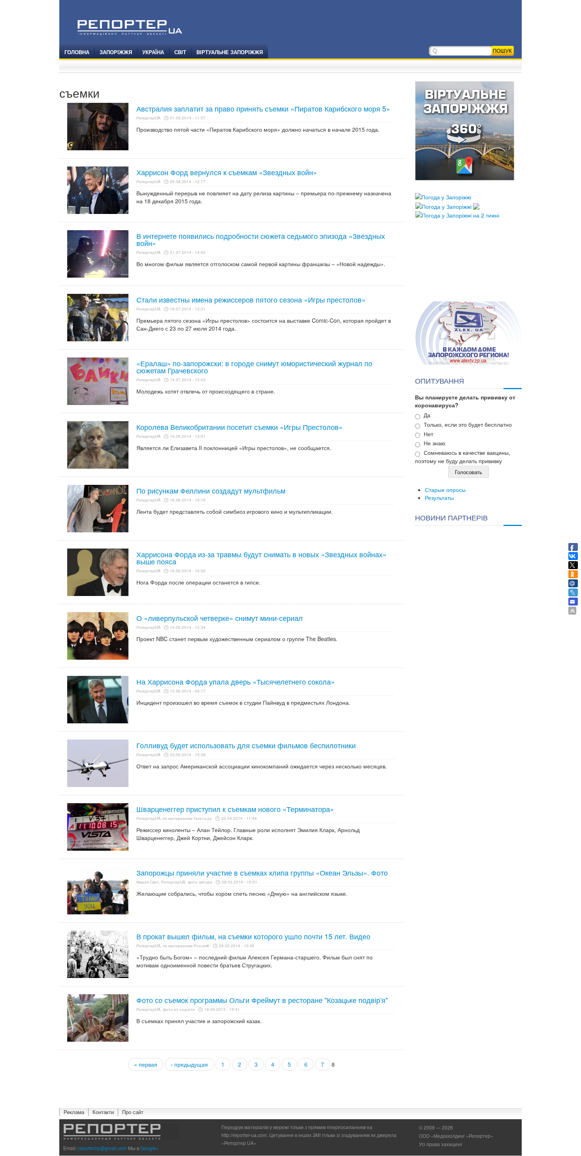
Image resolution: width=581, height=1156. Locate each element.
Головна (76, 52)
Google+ (149, 1148)
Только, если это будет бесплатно (468, 424)
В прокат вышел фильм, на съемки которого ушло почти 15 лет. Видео (253, 936)
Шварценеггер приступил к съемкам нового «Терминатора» (235, 809)
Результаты (439, 497)
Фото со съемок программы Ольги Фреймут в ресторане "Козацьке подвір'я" (262, 1000)
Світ (180, 52)
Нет (428, 434)
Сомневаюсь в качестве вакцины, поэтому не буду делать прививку (462, 456)
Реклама (74, 1112)
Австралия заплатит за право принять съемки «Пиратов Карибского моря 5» (263, 108)
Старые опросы (445, 490)
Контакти (103, 1112)
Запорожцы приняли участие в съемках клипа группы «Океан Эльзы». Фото (262, 872)
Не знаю (434, 443)
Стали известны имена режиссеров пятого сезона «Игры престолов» (251, 299)
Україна (153, 52)
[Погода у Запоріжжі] (443, 196)
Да (427, 415)
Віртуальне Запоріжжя (229, 52)
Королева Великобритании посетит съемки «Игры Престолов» (239, 427)
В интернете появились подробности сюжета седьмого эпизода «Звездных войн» (260, 239)
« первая (145, 1064)
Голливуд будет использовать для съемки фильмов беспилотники (246, 745)
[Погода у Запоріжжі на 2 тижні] (457, 214)
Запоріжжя (116, 52)
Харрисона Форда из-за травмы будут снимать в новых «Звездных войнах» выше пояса (261, 557)
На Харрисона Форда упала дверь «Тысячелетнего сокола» (235, 681)
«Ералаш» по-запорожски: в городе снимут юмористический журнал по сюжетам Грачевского (254, 366)
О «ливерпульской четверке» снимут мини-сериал (219, 618)
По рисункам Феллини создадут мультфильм (210, 490)
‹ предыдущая (189, 1064)
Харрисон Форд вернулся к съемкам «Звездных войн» (226, 172)
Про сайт (132, 1112)
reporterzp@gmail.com (102, 1148)
